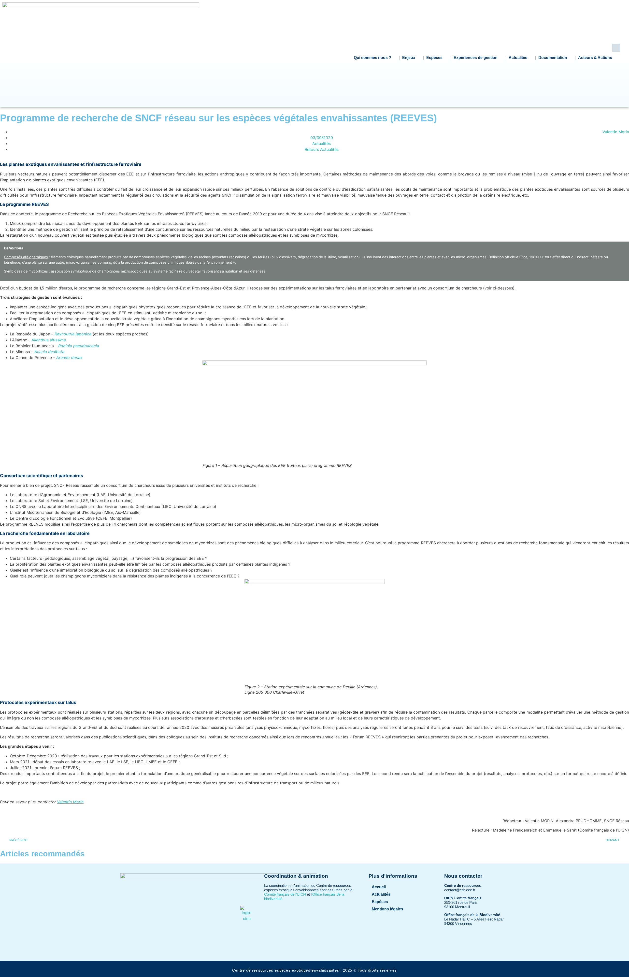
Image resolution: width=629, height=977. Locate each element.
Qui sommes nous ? (372, 58)
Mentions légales (387, 909)
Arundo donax (69, 357)
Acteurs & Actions (595, 58)
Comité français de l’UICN (285, 894)
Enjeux (408, 58)
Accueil (379, 887)
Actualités (518, 58)
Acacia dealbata (49, 351)
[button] (616, 48)
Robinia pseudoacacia (78, 345)
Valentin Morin (70, 801)
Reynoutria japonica (73, 333)
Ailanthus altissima (48, 339)
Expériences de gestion (476, 58)
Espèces (434, 58)
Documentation (552, 58)
